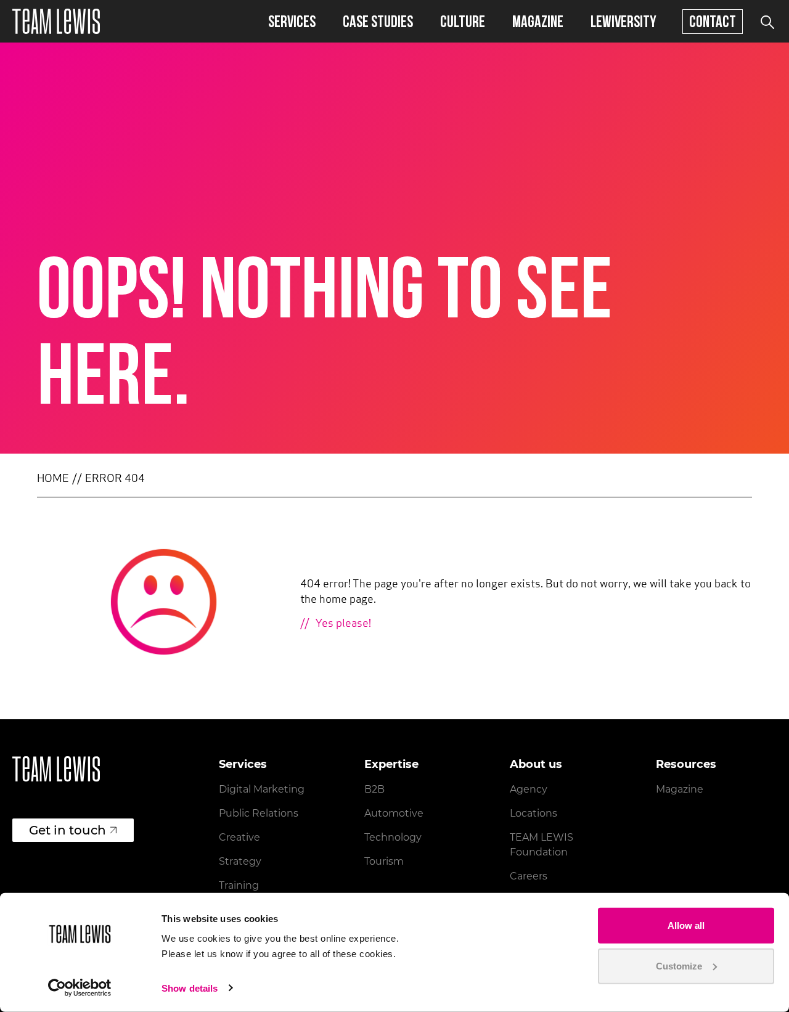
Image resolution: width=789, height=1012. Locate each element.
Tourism (384, 861)
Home (53, 479)
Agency (528, 789)
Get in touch (67, 830)
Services (292, 21)
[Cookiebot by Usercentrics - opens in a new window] (80, 988)
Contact (712, 21)
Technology (393, 837)
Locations (533, 813)
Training (239, 885)
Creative (239, 837)
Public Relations (258, 813)
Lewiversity (623, 21)
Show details (189, 988)
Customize (679, 965)
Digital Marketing (262, 789)
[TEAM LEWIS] (56, 21)
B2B (374, 789)
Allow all (686, 925)
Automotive (393, 813)
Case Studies (378, 21)
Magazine (537, 21)
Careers (528, 876)
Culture (462, 21)
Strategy (240, 861)
